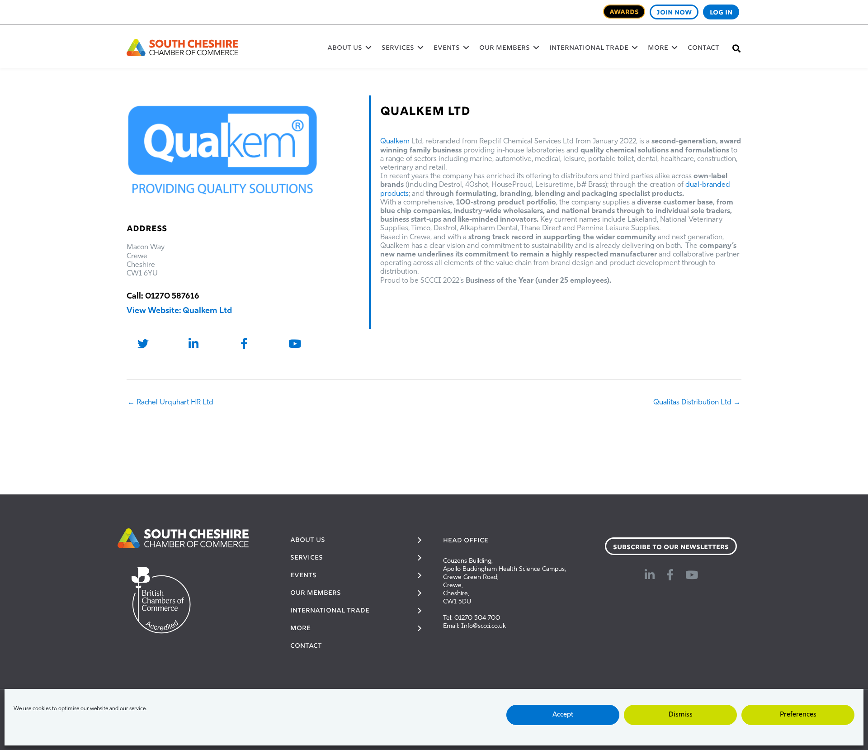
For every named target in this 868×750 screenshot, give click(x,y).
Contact (703, 48)
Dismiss (681, 715)
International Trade (588, 48)
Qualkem (395, 141)
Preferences (798, 715)
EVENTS (447, 48)
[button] (368, 47)
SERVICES (398, 48)
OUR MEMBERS (504, 48)
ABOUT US (344, 48)
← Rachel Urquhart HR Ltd (170, 402)
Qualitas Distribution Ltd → (697, 402)
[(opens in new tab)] (183, 538)
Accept (562, 715)
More (658, 48)
